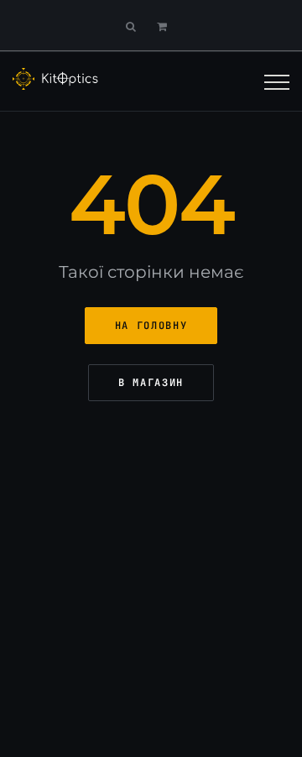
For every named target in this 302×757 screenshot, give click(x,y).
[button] (166, 26)
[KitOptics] (56, 79)
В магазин (151, 382)
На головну (151, 325)
